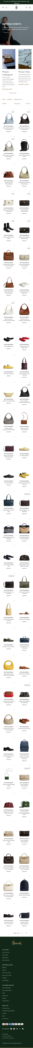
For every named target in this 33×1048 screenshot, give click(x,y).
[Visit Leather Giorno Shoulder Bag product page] (8, 822)
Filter (27, 103)
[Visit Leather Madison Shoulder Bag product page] (24, 191)
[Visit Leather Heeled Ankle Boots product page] (8, 218)
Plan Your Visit (5, 952)
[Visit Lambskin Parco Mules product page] (24, 600)
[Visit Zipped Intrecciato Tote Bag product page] (8, 491)
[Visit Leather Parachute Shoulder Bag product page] (8, 273)
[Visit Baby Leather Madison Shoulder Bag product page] (8, 191)
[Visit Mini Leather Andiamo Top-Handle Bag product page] (8, 849)
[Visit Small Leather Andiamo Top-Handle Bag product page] (8, 246)
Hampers (4, 978)
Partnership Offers (6, 990)
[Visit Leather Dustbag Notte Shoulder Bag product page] (24, 682)
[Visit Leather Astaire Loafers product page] (8, 628)
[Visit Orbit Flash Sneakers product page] (8, 355)
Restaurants (5, 957)
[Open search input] (6, 7)
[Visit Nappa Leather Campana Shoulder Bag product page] (8, 409)
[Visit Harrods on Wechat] (23, 1028)
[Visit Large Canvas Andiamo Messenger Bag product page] (8, 682)
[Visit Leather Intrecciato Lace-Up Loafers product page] (8, 903)
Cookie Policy (5, 1001)
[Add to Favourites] (14, 109)
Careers (4, 1013)
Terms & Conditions (6, 1036)
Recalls (4, 998)
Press (3, 1016)
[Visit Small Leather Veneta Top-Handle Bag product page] (8, 710)
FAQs (3, 993)
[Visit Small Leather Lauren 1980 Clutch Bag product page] (24, 546)
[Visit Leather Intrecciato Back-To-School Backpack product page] (24, 737)
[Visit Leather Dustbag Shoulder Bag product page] (8, 164)
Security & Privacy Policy (8, 1038)
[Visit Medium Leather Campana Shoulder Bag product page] (24, 300)
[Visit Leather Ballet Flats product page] (8, 327)
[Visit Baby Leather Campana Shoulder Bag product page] (8, 109)
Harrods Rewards (6, 988)
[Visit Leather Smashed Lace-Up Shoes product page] (8, 737)
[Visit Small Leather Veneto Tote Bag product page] (24, 355)
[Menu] (3, 7)
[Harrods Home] (16, 7)
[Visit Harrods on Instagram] (14, 1028)
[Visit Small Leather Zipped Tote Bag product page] (24, 573)
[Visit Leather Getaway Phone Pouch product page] (24, 136)
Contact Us (5, 995)
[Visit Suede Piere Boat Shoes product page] (24, 710)
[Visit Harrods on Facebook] (11, 1028)
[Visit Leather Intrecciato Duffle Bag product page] (24, 628)
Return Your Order (6, 975)
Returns (4, 970)
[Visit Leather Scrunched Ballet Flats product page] (24, 273)
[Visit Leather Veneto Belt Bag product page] (8, 382)
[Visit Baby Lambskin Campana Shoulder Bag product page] (8, 300)
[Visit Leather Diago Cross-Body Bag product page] (24, 491)
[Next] (22, 933)
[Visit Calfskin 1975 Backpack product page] (24, 876)
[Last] (26, 933)
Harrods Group (6, 1008)
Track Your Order (6, 972)
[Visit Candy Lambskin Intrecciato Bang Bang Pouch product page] (24, 793)
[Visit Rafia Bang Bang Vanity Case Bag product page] (8, 519)
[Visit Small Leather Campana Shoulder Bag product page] (24, 164)
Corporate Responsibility (8, 1010)
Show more (6, 32)
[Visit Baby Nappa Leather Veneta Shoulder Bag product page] (8, 655)
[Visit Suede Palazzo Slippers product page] (24, 655)
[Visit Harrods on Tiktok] (17, 1028)
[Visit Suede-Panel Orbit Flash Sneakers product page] (24, 464)
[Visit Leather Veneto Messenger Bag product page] (24, 903)
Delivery (4, 967)
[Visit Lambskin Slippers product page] (24, 437)
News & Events (6, 960)
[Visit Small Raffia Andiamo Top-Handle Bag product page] (24, 519)
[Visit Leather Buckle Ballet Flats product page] (8, 546)
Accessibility (5, 1034)
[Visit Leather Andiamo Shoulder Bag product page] (24, 409)
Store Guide (5, 955)
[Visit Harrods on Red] (20, 1028)
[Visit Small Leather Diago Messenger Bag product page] (8, 437)
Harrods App (5, 980)
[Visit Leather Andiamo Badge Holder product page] (8, 766)
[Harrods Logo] (16, 942)
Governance (5, 1018)
